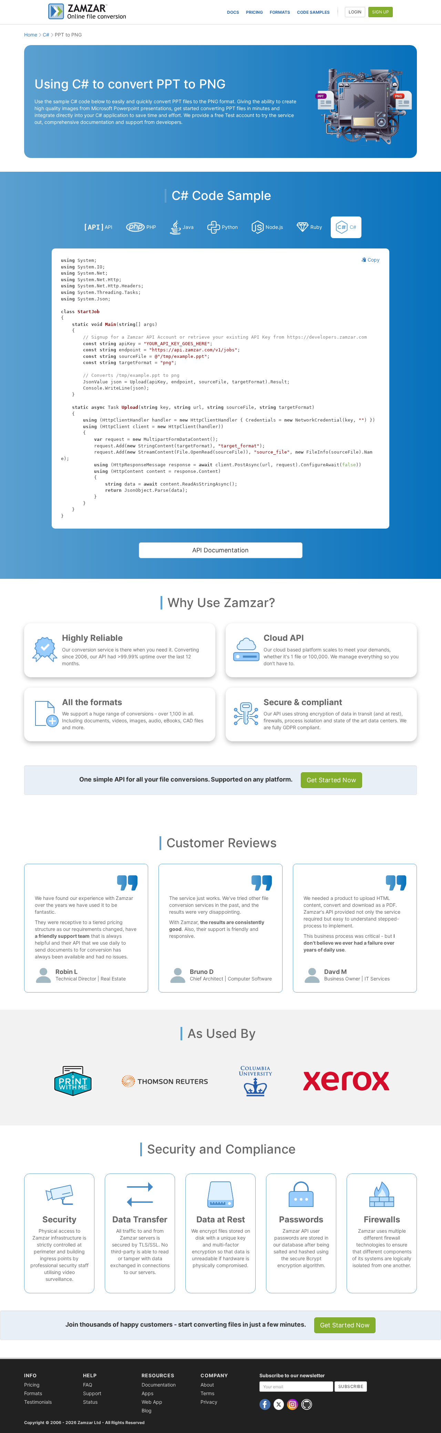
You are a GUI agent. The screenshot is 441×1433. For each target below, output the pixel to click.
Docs (233, 12)
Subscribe (350, 1386)
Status (90, 1402)
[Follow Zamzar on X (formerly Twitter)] (280, 1404)
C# (46, 35)
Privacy (209, 1402)
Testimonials (38, 1402)
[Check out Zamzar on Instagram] (293, 1404)
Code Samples (313, 12)
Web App (152, 1402)
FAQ (87, 1385)
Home (30, 35)
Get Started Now (331, 780)
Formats (280, 12)
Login (355, 11)
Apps (147, 1393)
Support (92, 1393)
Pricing (254, 12)
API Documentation (220, 550)
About (207, 1385)
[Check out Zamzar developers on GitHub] (307, 1404)
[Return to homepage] (89, 11)
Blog (147, 1410)
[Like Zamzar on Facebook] (265, 1404)
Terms (207, 1393)
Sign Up (380, 11)
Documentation (159, 1385)
